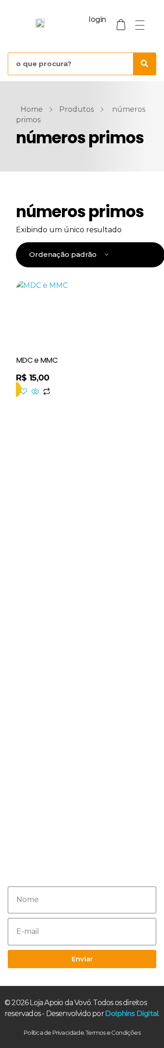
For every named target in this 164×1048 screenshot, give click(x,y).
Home (31, 109)
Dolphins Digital (131, 1013)
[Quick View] (35, 392)
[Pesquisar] (144, 64)
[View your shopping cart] (121, 25)
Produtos (76, 109)
